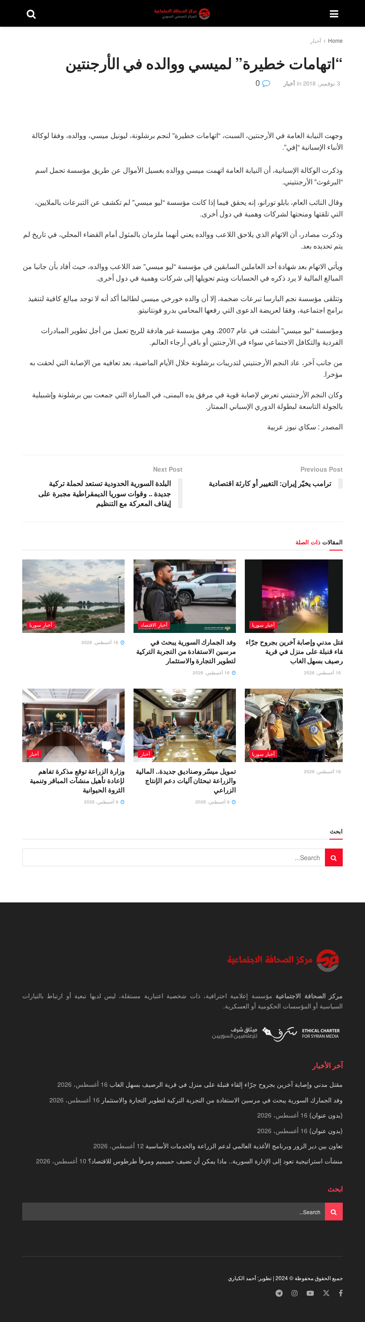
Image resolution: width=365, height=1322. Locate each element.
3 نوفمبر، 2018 (321, 83)
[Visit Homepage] (183, 13)
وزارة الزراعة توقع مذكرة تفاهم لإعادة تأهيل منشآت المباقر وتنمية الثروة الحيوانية (77, 780)
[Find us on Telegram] (279, 1293)
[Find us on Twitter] (326, 1293)
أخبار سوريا (263, 624)
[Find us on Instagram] (295, 1293)
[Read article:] (73, 595)
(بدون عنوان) (326, 1114)
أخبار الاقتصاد (154, 624)
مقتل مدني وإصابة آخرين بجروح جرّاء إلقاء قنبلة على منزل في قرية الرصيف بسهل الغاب (296, 651)
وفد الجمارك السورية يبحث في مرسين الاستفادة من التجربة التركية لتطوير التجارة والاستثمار (186, 651)
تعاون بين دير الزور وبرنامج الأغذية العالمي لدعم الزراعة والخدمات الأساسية (244, 1145)
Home (335, 40)
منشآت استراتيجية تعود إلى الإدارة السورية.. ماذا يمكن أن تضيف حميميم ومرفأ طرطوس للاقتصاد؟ (215, 1160)
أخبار (315, 40)
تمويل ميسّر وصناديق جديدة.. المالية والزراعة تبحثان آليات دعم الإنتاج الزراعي (186, 780)
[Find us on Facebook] (341, 1293)
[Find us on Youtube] (310, 1293)
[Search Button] (31, 13)
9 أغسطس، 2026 (213, 802)
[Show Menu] (334, 13)
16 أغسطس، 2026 (323, 672)
